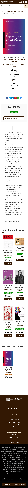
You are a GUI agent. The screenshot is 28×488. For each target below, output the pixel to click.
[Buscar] (26, 6)
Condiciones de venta (14, 437)
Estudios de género (12, 11)
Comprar (8, 263)
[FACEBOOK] (8, 409)
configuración (22, 479)
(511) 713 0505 (14, 417)
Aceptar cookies (20, 484)
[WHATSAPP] (19, 409)
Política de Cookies (14, 442)
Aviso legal (14, 434)
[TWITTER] (11, 409)
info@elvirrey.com (14, 419)
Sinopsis (7, 128)
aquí (7, 479)
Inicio (3, 11)
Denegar (7, 484)
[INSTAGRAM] (14, 409)
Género (21, 11)
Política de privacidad (14, 440)
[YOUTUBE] (17, 409)
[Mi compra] (21, 2)
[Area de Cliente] (23, 2)
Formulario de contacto (14, 422)
